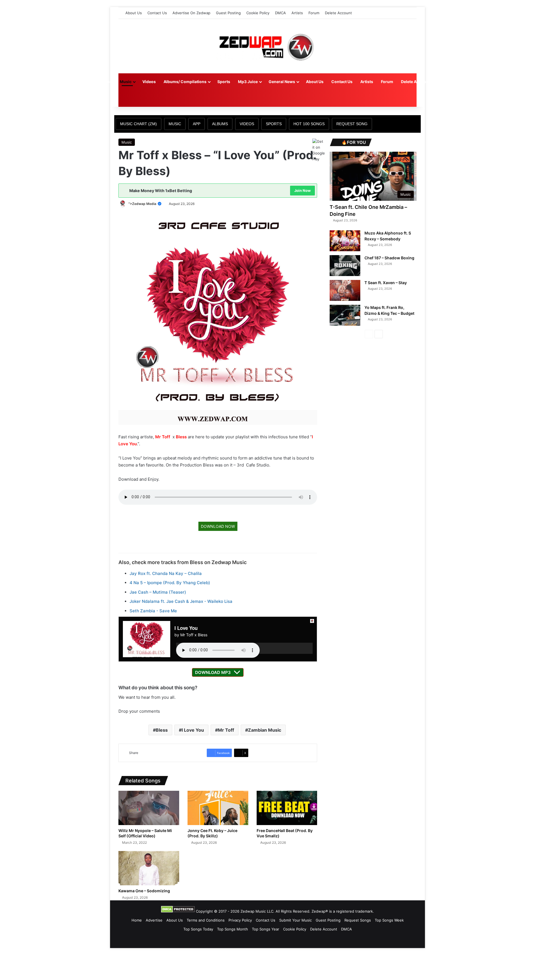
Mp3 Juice (248, 81)
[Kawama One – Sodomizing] (148, 868)
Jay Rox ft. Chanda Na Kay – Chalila (166, 573)
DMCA (280, 13)
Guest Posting (228, 13)
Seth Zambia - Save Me (153, 610)
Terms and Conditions (206, 920)
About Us (133, 13)
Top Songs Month (232, 929)
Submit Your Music (295, 920)
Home (106, 81)
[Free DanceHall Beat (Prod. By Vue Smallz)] (287, 808)
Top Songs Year (265, 929)
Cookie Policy (257, 13)
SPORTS (274, 124)
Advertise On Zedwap (191, 13)
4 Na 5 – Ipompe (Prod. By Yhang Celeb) (170, 582)
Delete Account (338, 13)
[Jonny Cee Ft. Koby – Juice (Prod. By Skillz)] (218, 808)
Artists (297, 13)
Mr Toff (162, 436)
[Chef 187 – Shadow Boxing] (345, 265)
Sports (223, 81)
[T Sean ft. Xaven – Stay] (345, 290)
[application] (244, 648)
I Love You (193, 730)
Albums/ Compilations (185, 81)
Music (126, 81)
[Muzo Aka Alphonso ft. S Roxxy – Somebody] (345, 240)
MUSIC (175, 124)
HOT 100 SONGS (309, 124)
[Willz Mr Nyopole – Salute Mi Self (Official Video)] (148, 808)
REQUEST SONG (352, 124)
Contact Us (157, 13)
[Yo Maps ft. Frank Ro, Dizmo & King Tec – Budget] (345, 315)
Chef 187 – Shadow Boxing (389, 257)
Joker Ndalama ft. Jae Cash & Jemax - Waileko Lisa (181, 601)
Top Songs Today (198, 929)
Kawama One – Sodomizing (144, 890)
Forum (313, 13)
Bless (181, 436)
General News (282, 81)
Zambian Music (264, 730)
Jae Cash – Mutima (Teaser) (158, 592)
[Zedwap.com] (267, 46)
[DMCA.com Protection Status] (178, 911)
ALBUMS (220, 124)
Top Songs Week (389, 920)
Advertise (154, 920)
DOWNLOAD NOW (218, 526)
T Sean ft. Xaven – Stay (385, 282)
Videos (149, 81)
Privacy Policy (240, 920)
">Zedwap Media (142, 204)
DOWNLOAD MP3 (213, 672)
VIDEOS (247, 124)
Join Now (302, 190)
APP (196, 124)
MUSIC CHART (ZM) (138, 124)
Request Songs (357, 920)
